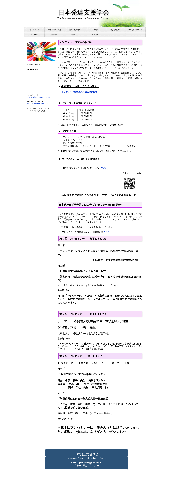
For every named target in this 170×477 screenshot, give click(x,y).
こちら (106, 232)
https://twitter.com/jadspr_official (39, 97)
